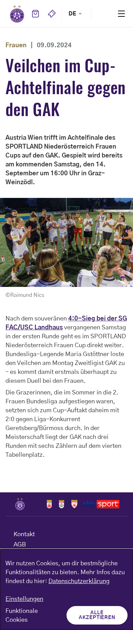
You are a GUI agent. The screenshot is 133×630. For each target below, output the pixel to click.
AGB (20, 545)
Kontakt (24, 534)
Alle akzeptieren (97, 615)
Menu (121, 13)
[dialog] (66, 589)
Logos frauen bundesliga (61, 504)
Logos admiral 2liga (74, 504)
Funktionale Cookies (21, 615)
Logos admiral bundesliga (49, 504)
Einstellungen (24, 599)
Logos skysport (101, 504)
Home (17, 14)
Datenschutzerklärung (78, 581)
